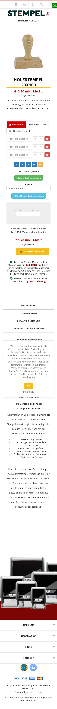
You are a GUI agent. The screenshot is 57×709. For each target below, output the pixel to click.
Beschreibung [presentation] (28, 305)
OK (28, 385)
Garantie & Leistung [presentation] (28, 321)
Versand (33, 700)
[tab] (28, 306)
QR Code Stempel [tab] (20, 131)
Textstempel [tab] (17, 124)
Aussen (28, 184)
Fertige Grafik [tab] (39, 124)
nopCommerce (35, 692)
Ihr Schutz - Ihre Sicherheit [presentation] (28, 328)
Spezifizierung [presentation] (28, 313)
